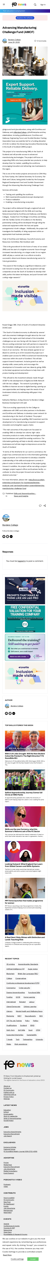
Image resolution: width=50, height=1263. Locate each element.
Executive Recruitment (12, 1134)
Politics (35, 1021)
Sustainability (32, 1035)
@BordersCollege (19, 132)
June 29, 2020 (14, 42)
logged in (22, 561)
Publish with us (9, 1092)
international (11, 1002)
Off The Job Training (14, 1021)
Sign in (43, 5)
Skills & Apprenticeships (12, 1118)
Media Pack (8, 1165)
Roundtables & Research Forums (15, 1234)
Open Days (8, 1232)
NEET (19, 1016)
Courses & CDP (9, 1228)
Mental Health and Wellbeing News (29, 1011)
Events (6, 1206)
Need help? (8, 1212)
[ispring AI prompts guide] (25, 590)
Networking (8, 1230)
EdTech (6, 1112)
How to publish (9, 1198)
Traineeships (27, 1039)
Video (6, 1186)
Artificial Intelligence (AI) (15, 969)
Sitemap (7, 1099)
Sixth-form (10, 1030)
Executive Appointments (12, 1132)
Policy (27, 1021)
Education (7, 1110)
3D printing (10, 964)
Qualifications (11, 1025)
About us (7, 1086)
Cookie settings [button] (17, 1259)
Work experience (20, 1044)
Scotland (23, 1025)
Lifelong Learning (30, 1006)
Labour (31, 1002)
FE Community (9, 1090)
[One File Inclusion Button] (25, 310)
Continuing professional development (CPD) (22, 983)
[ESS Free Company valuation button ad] (25, 619)
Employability (8, 1114)
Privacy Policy (9, 1097)
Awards (6, 1224)
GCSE (18, 997)
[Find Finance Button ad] (25, 647)
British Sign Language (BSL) (28, 974)
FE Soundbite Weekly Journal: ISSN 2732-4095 (20, 1151)
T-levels (9, 1039)
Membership (8, 1210)
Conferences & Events (12, 1226)
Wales (8, 1044)
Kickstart (22, 1002)
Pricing (6, 1163)
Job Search (8, 1136)
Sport (30, 1030)
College (9, 978)
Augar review (33, 969)
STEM (38, 1030)
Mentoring (10, 1016)
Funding (9, 997)
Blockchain (10, 974)
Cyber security (24, 988)
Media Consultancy (10, 1171)
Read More (7, 1255)
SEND (32, 1025)
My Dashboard (9, 1204)
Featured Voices (9, 1149)
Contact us (8, 1088)
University (39, 1039)
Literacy (9, 1011)
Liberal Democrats (13, 1006)
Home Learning (29, 997)
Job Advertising (9, 1169)
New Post (7, 1202)
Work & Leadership (10, 1116)
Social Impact (8, 1120)
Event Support (9, 1173)
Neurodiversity (30, 1016)
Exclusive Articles (10, 1147)
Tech (17, 1039)
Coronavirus (10, 988)
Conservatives (20, 978)
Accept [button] (33, 1259)
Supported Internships (14, 1035)
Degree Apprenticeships (15, 992)
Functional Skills (34, 992)
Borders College (14, 40)
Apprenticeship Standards (28, 964)
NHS (41, 1016)
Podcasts (7, 1184)
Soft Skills (21, 1030)
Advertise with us (10, 1094)
